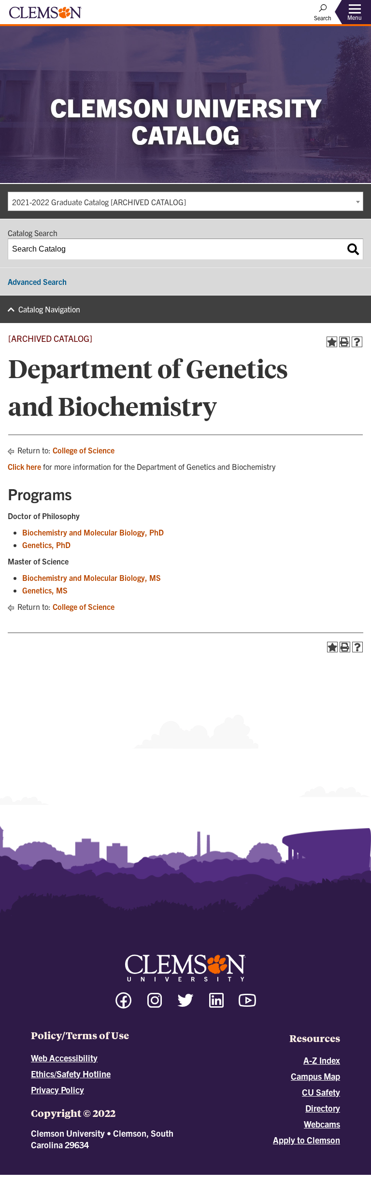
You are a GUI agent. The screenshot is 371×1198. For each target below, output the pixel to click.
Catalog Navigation (49, 309)
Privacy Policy (57, 1089)
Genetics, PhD (46, 545)
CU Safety (321, 1092)
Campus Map (315, 1076)
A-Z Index (321, 1060)
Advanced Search (37, 281)
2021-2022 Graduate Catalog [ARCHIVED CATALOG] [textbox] (99, 202)
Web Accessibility (64, 1057)
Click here (24, 466)
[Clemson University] (45, 16)
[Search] (353, 249)
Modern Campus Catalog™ (272, 1179)
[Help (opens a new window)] (357, 342)
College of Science (83, 450)
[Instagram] (154, 1004)
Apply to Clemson (306, 1139)
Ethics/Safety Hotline (71, 1073)
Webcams (322, 1123)
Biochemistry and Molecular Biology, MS (91, 577)
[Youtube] (247, 1004)
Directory (322, 1107)
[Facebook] (123, 1004)
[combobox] (185, 201)
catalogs (77, 1179)
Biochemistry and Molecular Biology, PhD (93, 532)
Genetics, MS (45, 590)
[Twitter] (185, 1004)
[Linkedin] (216, 1004)
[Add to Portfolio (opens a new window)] (332, 342)
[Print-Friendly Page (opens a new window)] (344, 342)
